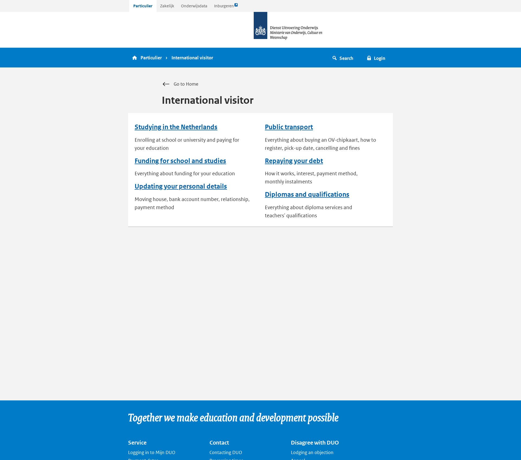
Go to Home (186, 84)
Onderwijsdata (194, 5)
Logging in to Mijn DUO (151, 452)
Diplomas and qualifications (307, 194)
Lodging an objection (312, 452)
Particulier (143, 5)
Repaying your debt (294, 161)
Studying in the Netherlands (176, 127)
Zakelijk (167, 5)
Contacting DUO (225, 452)
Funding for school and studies (180, 161)
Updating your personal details (181, 186)
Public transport (289, 127)
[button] (344, 57)
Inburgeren (224, 7)
